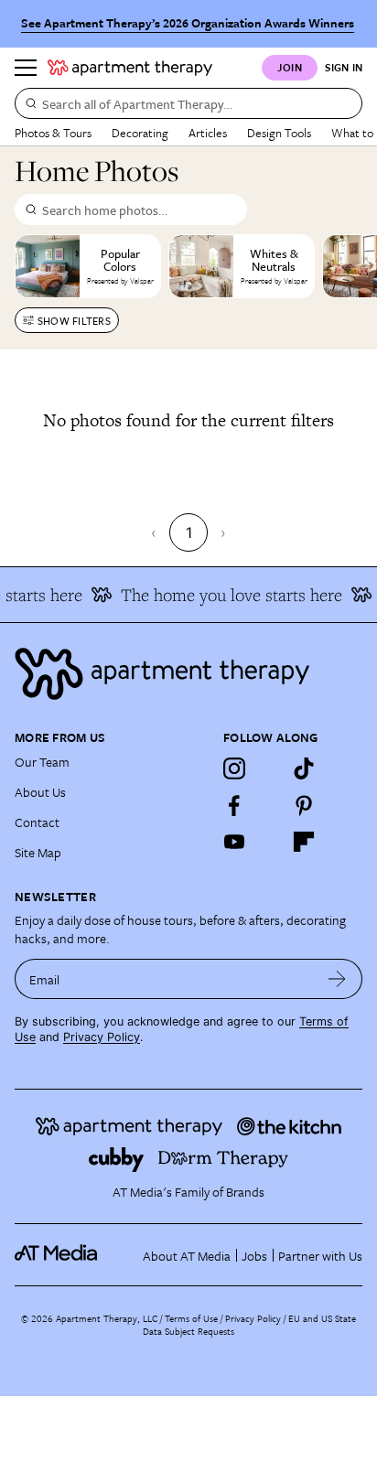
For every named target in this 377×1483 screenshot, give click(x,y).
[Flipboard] (304, 842)
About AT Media (187, 1255)
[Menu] (26, 68)
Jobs (254, 1255)
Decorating (140, 133)
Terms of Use (191, 1318)
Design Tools (279, 133)
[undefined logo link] (130, 67)
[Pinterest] (304, 805)
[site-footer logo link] (56, 1255)
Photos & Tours (53, 133)
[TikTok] (304, 768)
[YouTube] (234, 842)
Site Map (38, 852)
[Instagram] (234, 768)
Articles (207, 133)
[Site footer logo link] (188, 673)
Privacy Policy (101, 1037)
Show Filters (74, 320)
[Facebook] (234, 805)
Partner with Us (320, 1255)
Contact (37, 822)
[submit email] (337, 979)
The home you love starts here (228, 595)
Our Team (42, 761)
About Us (40, 791)
